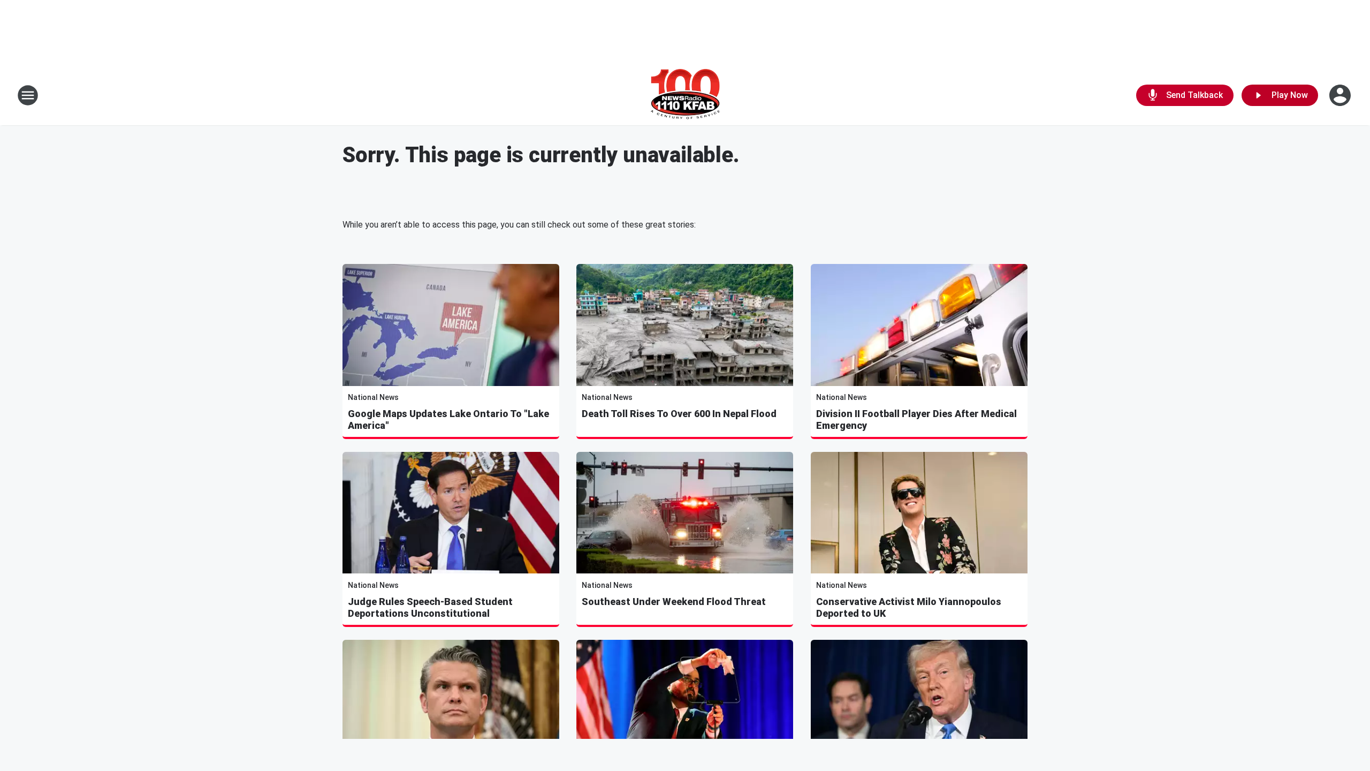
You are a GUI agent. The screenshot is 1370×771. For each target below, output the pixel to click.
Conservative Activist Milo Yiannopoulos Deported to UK (908, 607)
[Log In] (1341, 95)
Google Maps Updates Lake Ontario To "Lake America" (448, 419)
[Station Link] (685, 95)
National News (373, 397)
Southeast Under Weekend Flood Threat (674, 601)
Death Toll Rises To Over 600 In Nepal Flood (679, 413)
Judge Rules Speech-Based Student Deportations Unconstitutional (430, 607)
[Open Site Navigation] (28, 95)
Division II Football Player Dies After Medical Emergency (916, 419)
